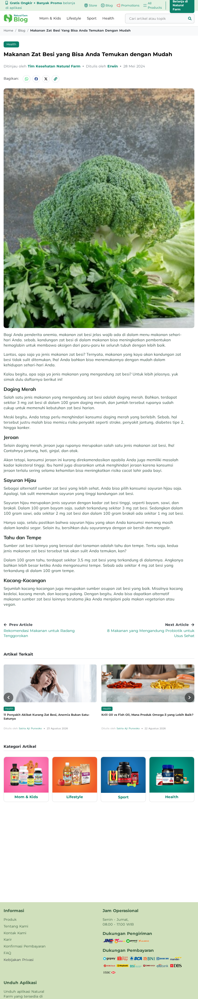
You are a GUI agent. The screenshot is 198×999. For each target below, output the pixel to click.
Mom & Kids (50, 18)
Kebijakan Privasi (19, 960)
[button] (16, 18)
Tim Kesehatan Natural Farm (55, 66)
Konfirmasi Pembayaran (25, 946)
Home (8, 30)
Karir (8, 939)
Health (108, 18)
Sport (92, 18)
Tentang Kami (16, 926)
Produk (10, 919)
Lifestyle (74, 18)
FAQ (7, 953)
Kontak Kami (15, 933)
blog (21, 30)
